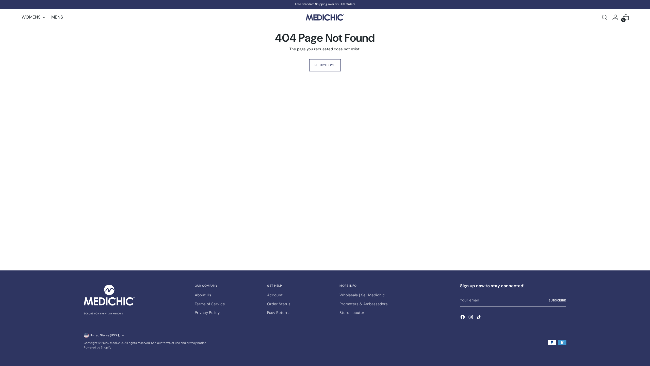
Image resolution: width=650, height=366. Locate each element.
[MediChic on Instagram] (471, 317)
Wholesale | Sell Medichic (362, 295)
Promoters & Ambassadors (363, 304)
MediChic (116, 343)
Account (275, 295)
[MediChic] (325, 17)
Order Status (278, 304)
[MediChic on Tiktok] (479, 317)
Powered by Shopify (97, 347)
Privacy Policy (207, 312)
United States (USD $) (105, 335)
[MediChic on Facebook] (463, 317)
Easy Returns (278, 312)
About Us (203, 295)
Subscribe (557, 300)
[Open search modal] (604, 17)
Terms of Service (210, 304)
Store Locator (351, 312)
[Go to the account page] (615, 17)
